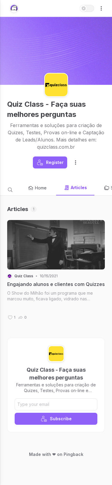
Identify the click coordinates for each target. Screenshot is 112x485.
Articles (79, 187)
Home (41, 187)
